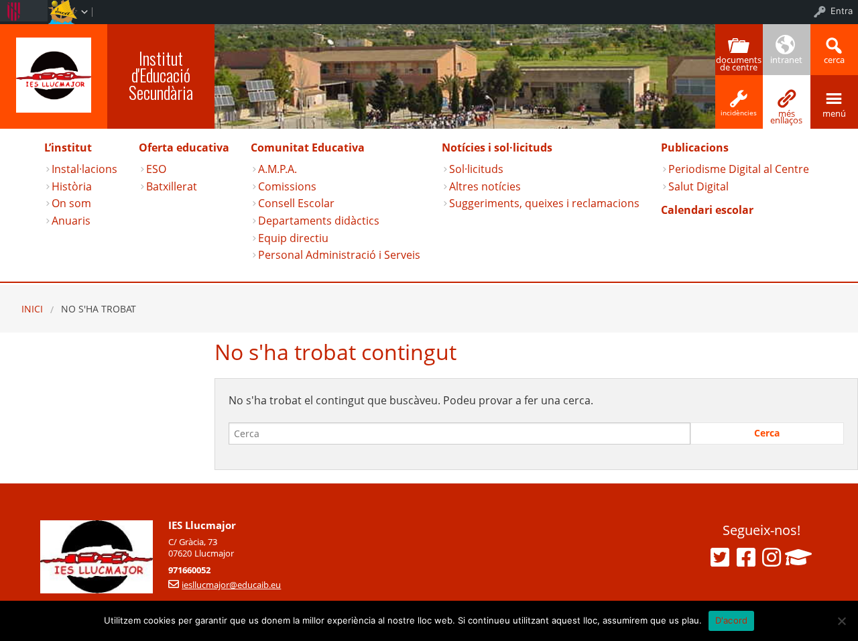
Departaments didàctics (318, 220)
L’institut (68, 147)
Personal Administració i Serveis (339, 254)
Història (72, 186)
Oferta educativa (184, 147)
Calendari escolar (707, 209)
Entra (842, 10)
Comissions (287, 186)
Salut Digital (698, 186)
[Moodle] (798, 557)
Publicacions (695, 147)
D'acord (731, 620)
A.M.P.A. (277, 169)
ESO (156, 169)
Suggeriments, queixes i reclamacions (544, 203)
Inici (32, 308)
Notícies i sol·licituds (497, 147)
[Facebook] (746, 557)
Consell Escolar (296, 203)
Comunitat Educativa (308, 147)
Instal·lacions (84, 169)
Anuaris (71, 220)
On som (71, 203)
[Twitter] (720, 557)
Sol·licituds (476, 169)
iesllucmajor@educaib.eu (231, 585)
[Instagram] (771, 557)
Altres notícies (485, 186)
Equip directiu (293, 238)
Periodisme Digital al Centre (738, 169)
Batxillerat (171, 186)
